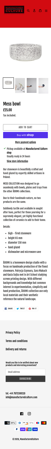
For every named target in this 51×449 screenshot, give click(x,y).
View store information (17, 161)
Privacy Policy (13, 332)
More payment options (25, 142)
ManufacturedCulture (29, 439)
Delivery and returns (16, 349)
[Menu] (46, 10)
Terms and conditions (17, 341)
